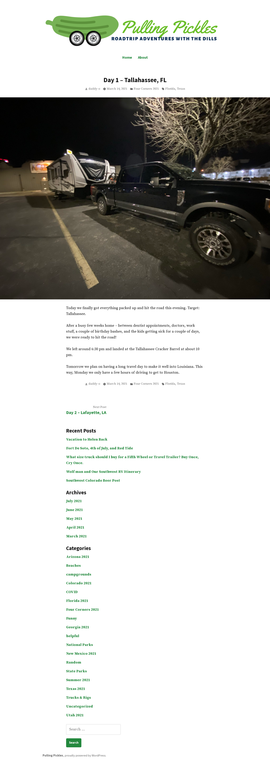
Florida (170, 89)
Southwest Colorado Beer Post (93, 480)
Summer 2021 (78, 680)
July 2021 (74, 501)
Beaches (73, 565)
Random (73, 662)
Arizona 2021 (77, 557)
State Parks (76, 671)
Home (127, 57)
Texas (181, 89)
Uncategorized (79, 706)
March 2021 (76, 536)
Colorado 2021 (79, 583)
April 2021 (75, 527)
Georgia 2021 (77, 627)
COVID (72, 592)
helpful (72, 636)
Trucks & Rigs (78, 697)
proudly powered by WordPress (85, 755)
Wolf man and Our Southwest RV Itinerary (103, 472)
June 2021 (74, 510)
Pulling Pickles (53, 755)
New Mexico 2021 (81, 653)
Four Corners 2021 (146, 89)
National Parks (79, 645)
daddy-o (94, 89)
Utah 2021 (75, 715)
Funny (71, 618)
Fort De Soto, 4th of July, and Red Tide (99, 448)
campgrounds (78, 574)
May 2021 (74, 518)
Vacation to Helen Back (86, 439)
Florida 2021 (77, 601)
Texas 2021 (75, 689)
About (143, 57)
